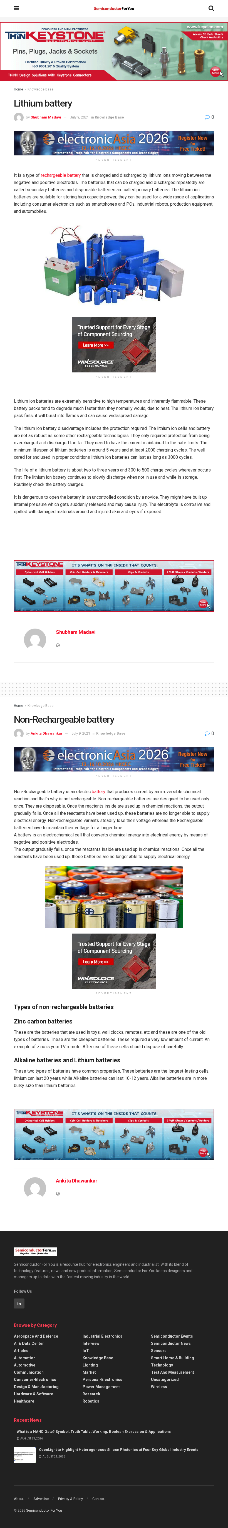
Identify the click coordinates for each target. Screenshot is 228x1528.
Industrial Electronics (102, 1336)
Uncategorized (165, 1379)
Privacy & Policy (70, 1499)
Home (18, 89)
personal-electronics (102, 1379)
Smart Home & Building (172, 1358)
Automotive (24, 1365)
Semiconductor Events (172, 1336)
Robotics (91, 1401)
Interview (91, 1343)
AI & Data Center (29, 1343)
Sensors (159, 1350)
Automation (25, 1358)
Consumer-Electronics (35, 1379)
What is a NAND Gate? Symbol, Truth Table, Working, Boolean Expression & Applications (94, 1431)
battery (98, 791)
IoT (86, 1350)
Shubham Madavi (46, 117)
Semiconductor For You (44, 1510)
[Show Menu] (16, 8)
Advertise (41, 1499)
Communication (29, 1372)
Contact (98, 1499)
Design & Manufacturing (36, 1387)
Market (89, 1372)
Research (91, 1394)
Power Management (101, 1387)
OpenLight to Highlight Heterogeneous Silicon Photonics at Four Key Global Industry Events (118, 1450)
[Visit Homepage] (114, 8)
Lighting (90, 1365)
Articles (21, 1350)
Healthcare (24, 1401)
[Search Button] (211, 8)
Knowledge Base (40, 89)
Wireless (159, 1387)
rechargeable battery (61, 175)
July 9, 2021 (79, 117)
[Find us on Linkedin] (19, 1303)
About (19, 1499)
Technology (162, 1365)
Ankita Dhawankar (47, 733)
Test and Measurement (172, 1372)
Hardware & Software (33, 1394)
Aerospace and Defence (36, 1336)
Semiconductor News (171, 1343)
